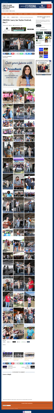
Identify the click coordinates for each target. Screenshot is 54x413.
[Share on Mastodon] (24, 54)
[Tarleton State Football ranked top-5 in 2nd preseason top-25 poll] (41, 56)
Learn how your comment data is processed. (24, 399)
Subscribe (38, 25)
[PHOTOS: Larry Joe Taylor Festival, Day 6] (18, 355)
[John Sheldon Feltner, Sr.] (46, 53)
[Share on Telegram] (27, 54)
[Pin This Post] (12, 54)
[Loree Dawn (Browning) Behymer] (41, 53)
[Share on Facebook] (4, 54)
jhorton (11, 25)
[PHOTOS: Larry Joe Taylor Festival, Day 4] (8, 355)
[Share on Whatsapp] (21, 54)
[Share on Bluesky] (30, 54)
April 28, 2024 (6, 25)
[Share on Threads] (33, 54)
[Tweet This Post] (7, 54)
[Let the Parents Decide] (41, 49)
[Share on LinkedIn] (9, 54)
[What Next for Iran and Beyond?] (46, 56)
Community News (17, 25)
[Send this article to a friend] (15, 54)
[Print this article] (18, 54)
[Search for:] (46, 2)
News (8, 17)
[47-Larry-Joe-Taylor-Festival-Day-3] (19, 51)
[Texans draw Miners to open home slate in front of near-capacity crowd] (46, 49)
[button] (19, 43)
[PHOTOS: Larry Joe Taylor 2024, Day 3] (29, 355)
